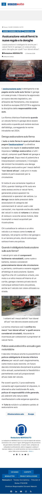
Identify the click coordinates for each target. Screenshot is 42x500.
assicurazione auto (12, 89)
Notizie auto (29, 31)
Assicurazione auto (16, 414)
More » (31, 451)
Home (5, 27)
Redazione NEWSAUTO (13, 53)
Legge (31, 414)
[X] (19, 454)
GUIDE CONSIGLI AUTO (16, 27)
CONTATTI (27, 472)
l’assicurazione (16, 144)
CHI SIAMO (14, 472)
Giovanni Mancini (30, 486)
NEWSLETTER (9, 476)
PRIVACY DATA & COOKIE (28, 476)
